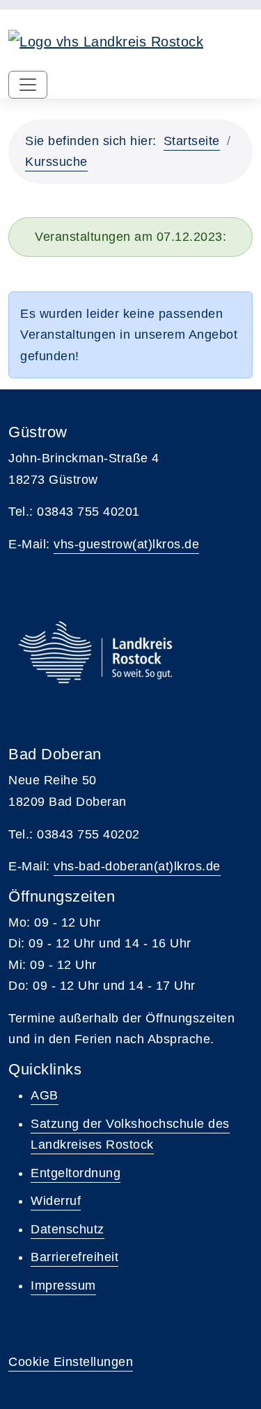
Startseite (192, 141)
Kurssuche (56, 162)
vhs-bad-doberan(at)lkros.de (137, 866)
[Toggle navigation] (27, 85)
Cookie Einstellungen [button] (70, 1362)
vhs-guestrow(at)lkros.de (126, 544)
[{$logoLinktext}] (105, 40)
